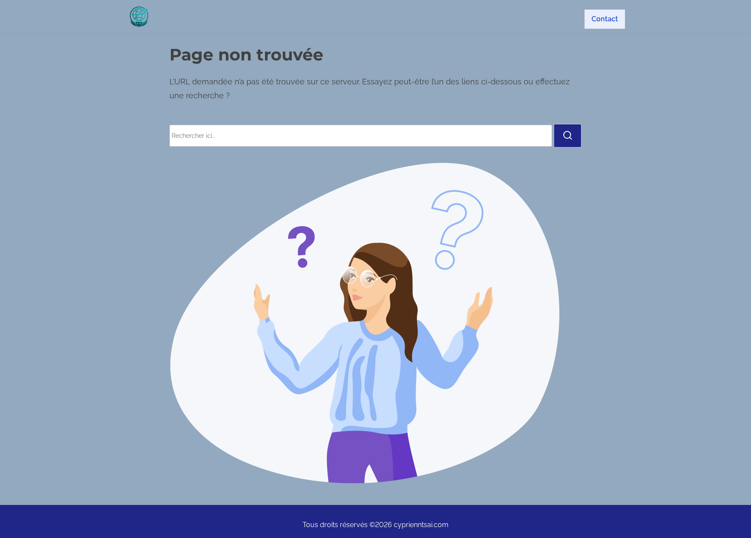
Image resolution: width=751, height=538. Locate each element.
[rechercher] (568, 135)
